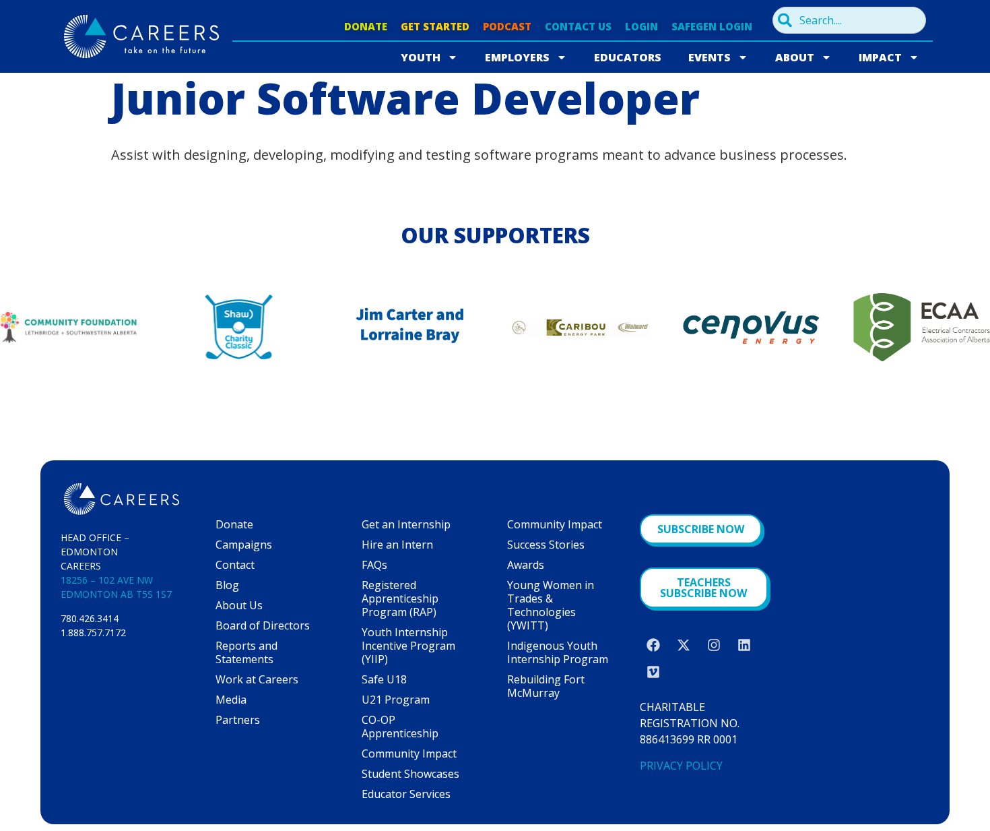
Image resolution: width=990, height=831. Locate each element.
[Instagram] (713, 645)
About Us (239, 605)
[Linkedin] (744, 645)
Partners (238, 719)
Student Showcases (410, 773)
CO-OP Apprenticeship (400, 726)
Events (709, 57)
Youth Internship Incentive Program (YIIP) (408, 646)
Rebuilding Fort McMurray (546, 686)
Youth (420, 57)
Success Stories (546, 544)
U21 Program (396, 699)
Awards (525, 564)
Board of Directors (263, 625)
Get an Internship (406, 524)
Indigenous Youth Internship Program (557, 652)
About (794, 57)
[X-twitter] (683, 645)
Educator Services (406, 794)
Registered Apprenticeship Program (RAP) (400, 598)
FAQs (374, 564)
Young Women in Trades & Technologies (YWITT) (550, 605)
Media (231, 699)
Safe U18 (384, 679)
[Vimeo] (653, 671)
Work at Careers (257, 679)
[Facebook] (653, 645)
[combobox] (849, 20)
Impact (880, 57)
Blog (227, 585)
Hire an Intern (397, 544)
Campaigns (244, 544)
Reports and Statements (246, 652)
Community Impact (409, 753)
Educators (627, 57)
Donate (234, 524)
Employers (517, 57)
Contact (235, 564)
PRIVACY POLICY (681, 765)
